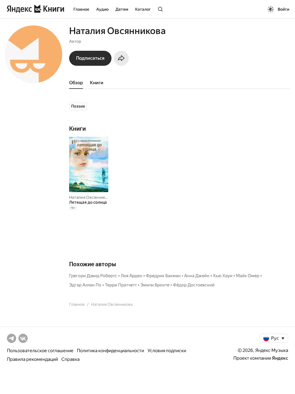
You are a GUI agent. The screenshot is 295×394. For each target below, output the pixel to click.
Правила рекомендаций (32, 359)
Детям (122, 9)
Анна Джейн (196, 275)
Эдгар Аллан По (85, 285)
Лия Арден (131, 275)
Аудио (102, 9)
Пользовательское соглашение (40, 350)
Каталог (143, 9)
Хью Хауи (222, 275)
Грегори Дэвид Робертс (93, 275)
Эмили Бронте (154, 285)
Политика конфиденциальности (110, 350)
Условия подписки (167, 350)
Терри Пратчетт (121, 285)
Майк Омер (247, 275)
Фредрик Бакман (163, 275)
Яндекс (280, 358)
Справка (70, 359)
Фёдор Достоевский (194, 285)
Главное (81, 9)
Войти (283, 9)
